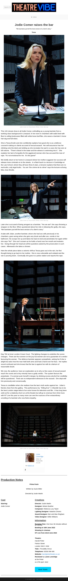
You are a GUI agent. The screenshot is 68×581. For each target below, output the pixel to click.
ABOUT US (31, 465)
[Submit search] (10, 7)
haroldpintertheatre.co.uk (51, 554)
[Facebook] (25, 470)
